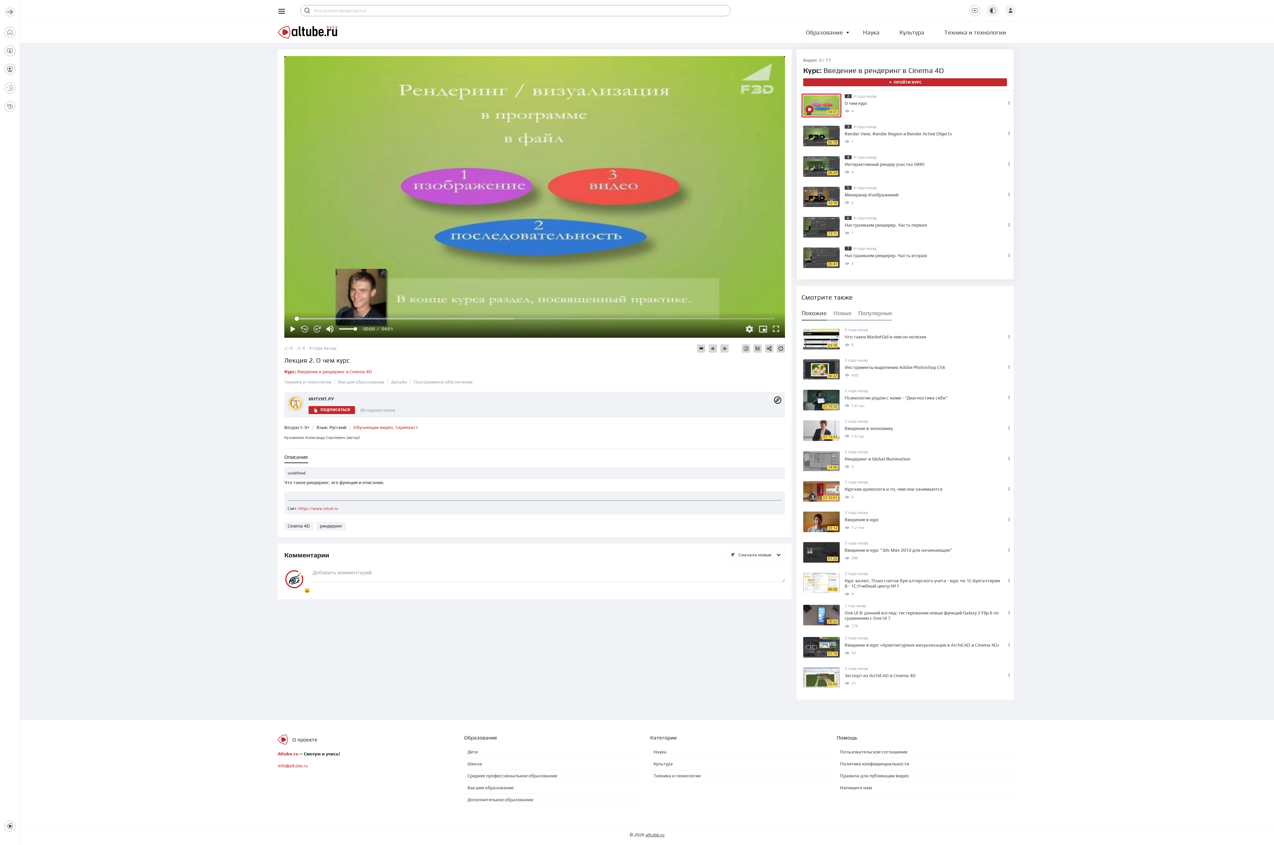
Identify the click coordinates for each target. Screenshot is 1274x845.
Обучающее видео (373, 427)
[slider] (348, 328)
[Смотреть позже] (746, 348)
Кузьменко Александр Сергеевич (322, 437)
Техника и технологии (307, 382)
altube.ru (655, 834)
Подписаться (335, 409)
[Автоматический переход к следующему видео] (701, 348)
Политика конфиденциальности (874, 763)
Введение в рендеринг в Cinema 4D (328, 371)
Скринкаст (406, 427)
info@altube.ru (293, 765)
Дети (472, 751)
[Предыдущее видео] (713, 348)
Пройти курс (908, 82)
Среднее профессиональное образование (512, 775)
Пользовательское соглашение (873, 751)
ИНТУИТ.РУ (321, 398)
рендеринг (331, 525)
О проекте (305, 740)
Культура (663, 763)
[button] (824, 32)
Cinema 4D (299, 525)
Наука (660, 751)
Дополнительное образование (500, 799)
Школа (474, 763)
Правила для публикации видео (874, 775)
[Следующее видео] (724, 348)
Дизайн (399, 382)
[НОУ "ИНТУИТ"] (778, 399)
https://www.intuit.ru (318, 508)
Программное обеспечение (443, 382)
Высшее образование (361, 382)
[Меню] (10, 12)
